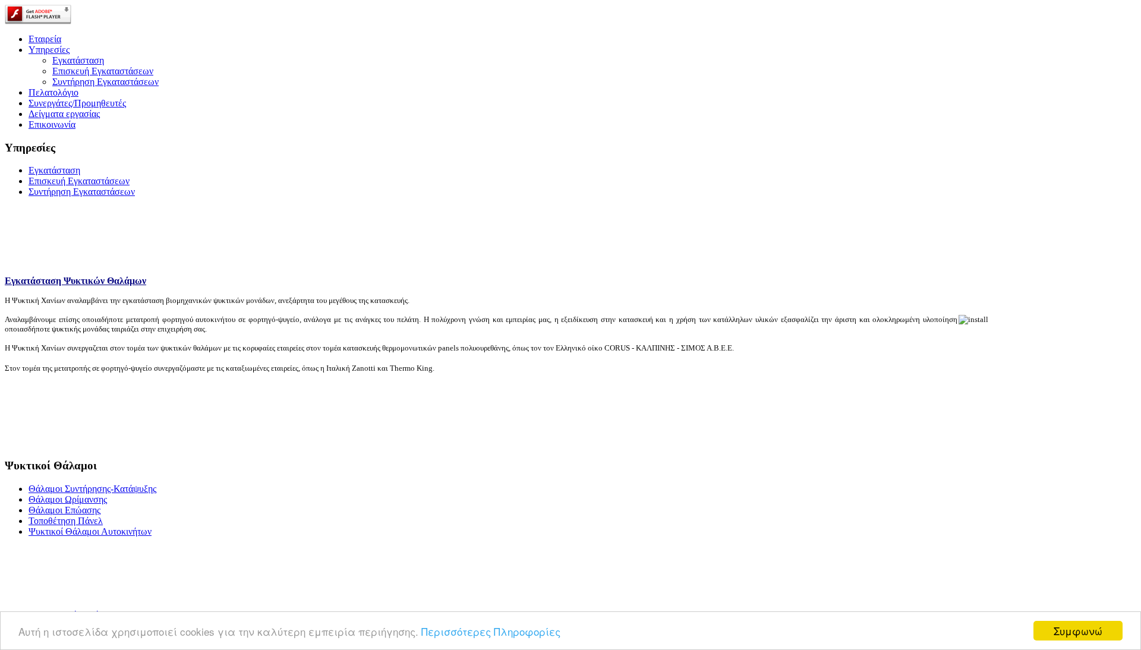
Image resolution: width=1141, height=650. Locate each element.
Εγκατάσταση (78, 60)
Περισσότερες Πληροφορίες (490, 631)
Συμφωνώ (1078, 630)
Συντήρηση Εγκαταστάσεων (105, 82)
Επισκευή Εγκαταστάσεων (102, 71)
